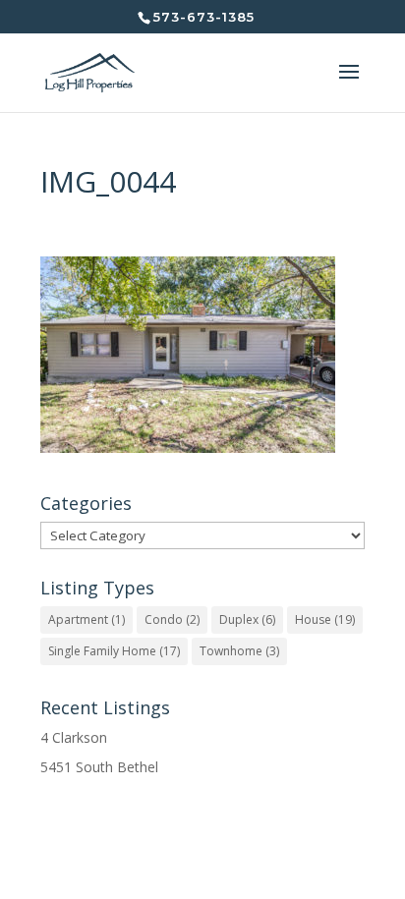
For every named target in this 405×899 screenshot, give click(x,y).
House (325, 619)
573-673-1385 (204, 17)
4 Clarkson (73, 737)
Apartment (86, 619)
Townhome (239, 651)
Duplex (247, 619)
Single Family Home (114, 651)
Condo (172, 619)
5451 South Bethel (99, 767)
